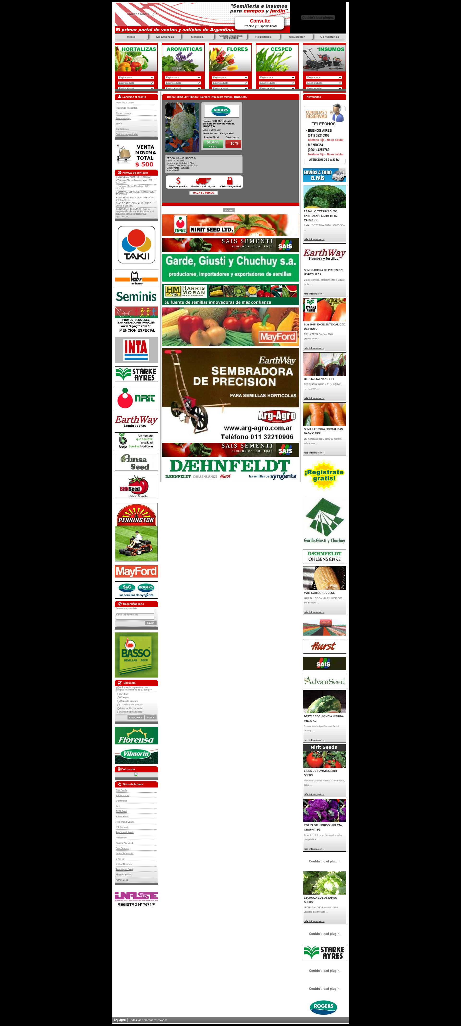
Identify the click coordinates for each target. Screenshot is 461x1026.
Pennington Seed (124, 869)
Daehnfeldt (121, 801)
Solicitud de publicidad (127, 134)
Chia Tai (120, 859)
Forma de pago (123, 118)
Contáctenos (122, 129)
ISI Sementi (122, 827)
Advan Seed (122, 880)
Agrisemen (121, 838)
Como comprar (123, 113)
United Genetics (124, 864)
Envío (119, 124)
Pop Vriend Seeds (125, 822)
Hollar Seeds (122, 816)
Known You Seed (124, 843)
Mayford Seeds (123, 874)
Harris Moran (122, 795)
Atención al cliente (125, 102)
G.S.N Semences (124, 853)
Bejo (118, 806)
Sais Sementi (122, 848)
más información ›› (314, 239)
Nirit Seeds (121, 790)
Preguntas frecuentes (126, 108)
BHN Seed (121, 811)
